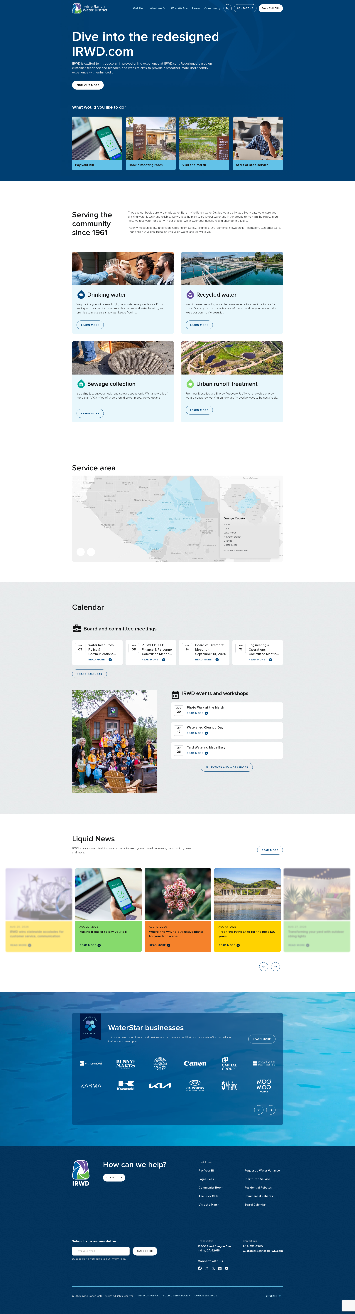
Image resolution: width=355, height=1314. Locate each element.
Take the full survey (247, 1308)
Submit (218, 1301)
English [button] (271, 1296)
